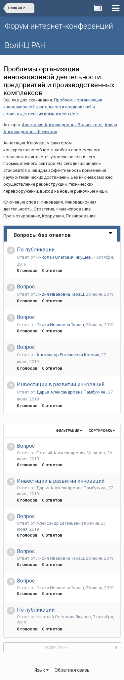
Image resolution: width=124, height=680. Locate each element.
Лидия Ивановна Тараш (60, 294)
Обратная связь (72, 670)
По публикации (36, 249)
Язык (40, 670)
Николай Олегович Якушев (63, 257)
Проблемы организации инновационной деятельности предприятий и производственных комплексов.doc (52, 106)
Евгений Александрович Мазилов (70, 452)
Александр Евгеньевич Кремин (67, 354)
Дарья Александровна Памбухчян (71, 392)
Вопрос (26, 286)
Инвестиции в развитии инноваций (60, 384)
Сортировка (101, 431)
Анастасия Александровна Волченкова (62, 124)
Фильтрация (68, 431)
